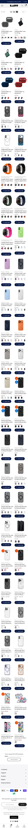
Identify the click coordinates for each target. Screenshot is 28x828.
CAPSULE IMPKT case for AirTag (20, 32)
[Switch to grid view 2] (17, 12)
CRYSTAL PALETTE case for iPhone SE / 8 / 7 (7, 737)
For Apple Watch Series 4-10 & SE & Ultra (6, 177)
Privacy (9, 814)
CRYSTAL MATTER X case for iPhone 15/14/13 (6, 593)
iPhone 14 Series (19, 390)
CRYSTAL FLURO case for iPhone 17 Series (20, 242)
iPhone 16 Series (19, 476)
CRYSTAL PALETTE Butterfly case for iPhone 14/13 (6, 708)
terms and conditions (13, 807)
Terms (5, 814)
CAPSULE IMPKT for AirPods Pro (19, 63)
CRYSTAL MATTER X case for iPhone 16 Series (6, 622)
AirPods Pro (17, 60)
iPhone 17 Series (5, 119)
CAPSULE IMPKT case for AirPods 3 (6, 32)
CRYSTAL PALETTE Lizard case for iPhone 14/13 (21, 737)
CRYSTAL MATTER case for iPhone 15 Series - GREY (7, 478)
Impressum (21, 814)
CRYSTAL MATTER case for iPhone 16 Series (21, 478)
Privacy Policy (19, 809)
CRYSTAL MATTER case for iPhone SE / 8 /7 (21, 536)
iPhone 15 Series (5, 447)
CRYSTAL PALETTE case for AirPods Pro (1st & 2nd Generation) (21, 708)
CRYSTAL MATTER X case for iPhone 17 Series (6, 651)
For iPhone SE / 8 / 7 (19, 533)
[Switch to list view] (11, 12)
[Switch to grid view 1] (14, 12)
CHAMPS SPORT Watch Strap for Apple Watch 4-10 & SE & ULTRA (7, 180)
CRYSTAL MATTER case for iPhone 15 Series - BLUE (21, 450)
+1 (1, 39)
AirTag (16, 29)
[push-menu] (2, 5)
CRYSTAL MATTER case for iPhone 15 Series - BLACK (7, 450)
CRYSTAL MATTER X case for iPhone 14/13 (7, 565)
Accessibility (15, 814)
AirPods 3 (3, 29)
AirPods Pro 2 (18, 706)
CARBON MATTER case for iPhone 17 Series (7, 121)
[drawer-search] (22, 5)
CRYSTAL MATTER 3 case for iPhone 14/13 (20, 392)
